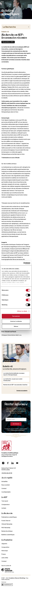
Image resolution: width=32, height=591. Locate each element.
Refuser (16, 326)
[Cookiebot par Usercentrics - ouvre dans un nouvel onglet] (23, 263)
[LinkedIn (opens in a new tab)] (12, 463)
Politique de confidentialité (17, 430)
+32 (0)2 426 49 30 (6, 473)
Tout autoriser (16, 316)
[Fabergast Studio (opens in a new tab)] (7, 584)
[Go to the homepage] (6, 446)
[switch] (28, 295)
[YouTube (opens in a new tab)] (17, 463)
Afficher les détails (22, 311)
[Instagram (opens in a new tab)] (3, 463)
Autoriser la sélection (16, 321)
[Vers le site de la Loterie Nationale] (7, 570)
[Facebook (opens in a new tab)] (8, 463)
